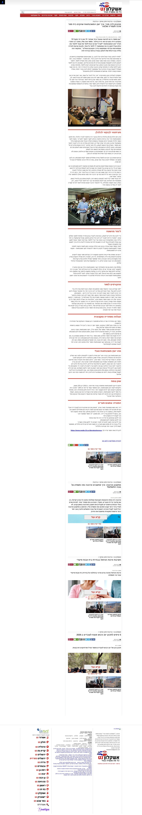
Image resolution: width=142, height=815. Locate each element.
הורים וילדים (88, 758)
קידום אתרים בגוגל (87, 750)
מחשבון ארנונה (114, 497)
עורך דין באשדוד (69, 773)
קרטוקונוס (63, 752)
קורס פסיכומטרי (65, 756)
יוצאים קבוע (69, 757)
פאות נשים (80, 770)
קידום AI (58, 751)
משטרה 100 (88, 736)
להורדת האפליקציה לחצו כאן (111, 441)
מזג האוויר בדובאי (81, 762)
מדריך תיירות (68, 750)
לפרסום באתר (68, 12)
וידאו (88, 15)
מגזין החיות (74, 751)
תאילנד (76, 760)
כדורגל (90, 743)
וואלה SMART (66, 766)
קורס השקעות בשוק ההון (71, 758)
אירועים (68, 738)
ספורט (82, 15)
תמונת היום (75, 738)
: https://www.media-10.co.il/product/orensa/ (107, 37)
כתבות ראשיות (60, 745)
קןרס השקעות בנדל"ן (60, 757)
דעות (90, 745)
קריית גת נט (61, 773)
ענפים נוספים (77, 743)
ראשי (119, 15)
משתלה (76, 771)
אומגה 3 (63, 768)
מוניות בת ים (88, 771)
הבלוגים (68, 745)
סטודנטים (86, 770)
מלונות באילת (87, 751)
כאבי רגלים (62, 762)
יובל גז (83, 768)
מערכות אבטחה (77, 772)
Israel (71, 766)
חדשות (112, 15)
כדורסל (84, 743)
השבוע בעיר (96, 15)
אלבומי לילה (83, 738)
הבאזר (63, 748)
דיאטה (89, 757)
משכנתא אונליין (61, 763)
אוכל (90, 733)
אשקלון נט (117, 21)
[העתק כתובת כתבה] (82, 31)
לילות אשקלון (83, 741)
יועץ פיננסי (88, 763)
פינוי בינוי (74, 755)
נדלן (86, 733)
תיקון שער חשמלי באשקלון (85, 760)
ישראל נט (89, 768)
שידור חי (105, 15)
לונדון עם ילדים (57, 748)
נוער (85, 746)
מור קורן (81, 757)
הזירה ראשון (64, 771)
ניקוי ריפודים (81, 771)
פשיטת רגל (75, 757)
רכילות (90, 741)
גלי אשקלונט (35, 15)
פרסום (88, 775)
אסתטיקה (59, 766)
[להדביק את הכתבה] (75, 445)
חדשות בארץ (76, 745)
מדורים (90, 746)
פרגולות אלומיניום (81, 775)
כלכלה (76, 736)
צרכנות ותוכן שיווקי (105, 21)
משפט (81, 736)
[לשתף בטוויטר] (87, 31)
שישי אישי (75, 746)
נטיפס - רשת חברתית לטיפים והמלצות (109, 763)
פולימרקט (67, 762)
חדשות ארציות (69, 736)
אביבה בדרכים (47, 15)
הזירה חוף (70, 771)
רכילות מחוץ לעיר (67, 741)
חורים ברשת (80, 751)
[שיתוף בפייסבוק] (92, 31)
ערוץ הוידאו (84, 745)
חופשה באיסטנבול (87, 766)
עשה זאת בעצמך (77, 750)
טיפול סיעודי (115, 570)
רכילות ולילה (88, 740)
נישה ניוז (89, 755)
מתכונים (58, 756)
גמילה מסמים (82, 763)
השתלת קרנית (70, 760)
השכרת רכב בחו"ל (70, 748)
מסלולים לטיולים (87, 756)
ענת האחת (63, 15)
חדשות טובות (81, 758)
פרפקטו (67, 763)
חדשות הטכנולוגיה (82, 755)
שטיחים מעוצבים (77, 768)
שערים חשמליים (87, 752)
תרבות (70, 15)
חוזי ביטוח (73, 762)
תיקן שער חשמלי (87, 773)
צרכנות (95, 21)
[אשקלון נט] (117, 728)
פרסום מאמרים (80, 748)
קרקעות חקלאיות (78, 773)
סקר (76, 15)
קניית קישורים (88, 748)
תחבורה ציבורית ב (83, 747)
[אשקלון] (109, 13)
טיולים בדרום (79, 756)
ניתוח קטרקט (69, 752)
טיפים (75, 752)
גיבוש (116, 645)
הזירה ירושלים (85, 772)
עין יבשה (89, 762)
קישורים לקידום (74, 763)
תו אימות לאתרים (65, 751)
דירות (85, 761)
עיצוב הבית (80, 752)
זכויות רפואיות (77, 766)
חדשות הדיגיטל (60, 750)
